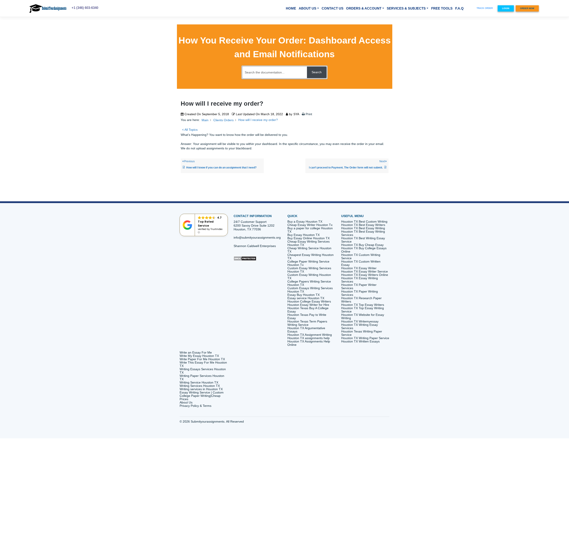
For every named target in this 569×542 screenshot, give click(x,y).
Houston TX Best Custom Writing (364, 221)
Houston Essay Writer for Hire (308, 305)
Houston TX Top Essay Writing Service (362, 310)
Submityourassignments (207, 421)
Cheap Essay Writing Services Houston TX (308, 243)
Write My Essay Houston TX (199, 356)
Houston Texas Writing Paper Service (361, 333)
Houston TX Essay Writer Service (364, 271)
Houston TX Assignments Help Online (308, 343)
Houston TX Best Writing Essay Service (363, 240)
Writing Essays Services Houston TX (203, 371)
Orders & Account (363, 8)
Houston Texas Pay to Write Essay (306, 316)
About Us (307, 8)
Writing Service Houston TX (199, 382)
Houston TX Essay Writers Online (365, 275)
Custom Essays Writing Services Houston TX (310, 290)
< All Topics (190, 129)
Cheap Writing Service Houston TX (309, 250)
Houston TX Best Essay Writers (363, 225)
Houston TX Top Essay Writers (362, 305)
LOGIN (505, 8)
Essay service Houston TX (305, 298)
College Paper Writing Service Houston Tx (308, 263)
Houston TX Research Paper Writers (361, 300)
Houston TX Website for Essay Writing (362, 316)
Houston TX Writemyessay (360, 321)
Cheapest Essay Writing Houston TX (310, 256)
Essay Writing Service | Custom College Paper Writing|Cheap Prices (202, 396)
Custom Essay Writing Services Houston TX (309, 270)
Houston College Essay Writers (309, 301)
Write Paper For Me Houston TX (202, 359)
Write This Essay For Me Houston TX (203, 364)
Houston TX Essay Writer (359, 268)
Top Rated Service (206, 223)
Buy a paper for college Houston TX (310, 230)
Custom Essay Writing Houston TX (309, 276)
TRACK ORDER (485, 8)
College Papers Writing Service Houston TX (309, 283)
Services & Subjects (406, 8)
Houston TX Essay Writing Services (359, 280)
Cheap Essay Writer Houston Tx (310, 225)
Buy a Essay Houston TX (304, 221)
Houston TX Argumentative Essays (306, 329)
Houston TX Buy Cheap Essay (362, 245)
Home (291, 8)
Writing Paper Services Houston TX (202, 377)
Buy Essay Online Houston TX (308, 238)
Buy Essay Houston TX (303, 235)
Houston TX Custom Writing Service (360, 256)
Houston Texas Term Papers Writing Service (307, 323)
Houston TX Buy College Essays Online (364, 250)
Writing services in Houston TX (201, 389)
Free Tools (442, 8)
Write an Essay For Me (196, 352)
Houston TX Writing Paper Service (365, 338)
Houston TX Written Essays (360, 341)
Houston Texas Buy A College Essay (308, 310)
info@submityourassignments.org (257, 237)
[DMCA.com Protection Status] (245, 258)
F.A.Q (459, 8)
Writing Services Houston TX (200, 386)
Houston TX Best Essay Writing (363, 228)
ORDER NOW (527, 8)
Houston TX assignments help (308, 338)
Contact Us (332, 8)
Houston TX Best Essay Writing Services (363, 233)
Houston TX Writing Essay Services (359, 326)
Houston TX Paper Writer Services (359, 286)
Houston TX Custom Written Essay (361, 263)
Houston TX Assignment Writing (309, 334)
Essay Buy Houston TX (303, 295)
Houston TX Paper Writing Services (359, 293)
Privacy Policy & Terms (195, 405)
